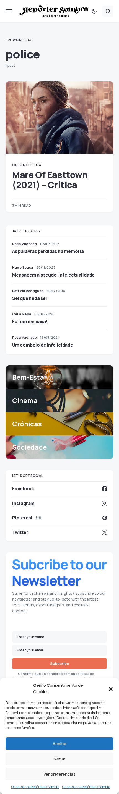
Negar (59, 759)
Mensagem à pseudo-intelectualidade (53, 275)
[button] (110, 688)
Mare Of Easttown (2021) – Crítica (50, 180)
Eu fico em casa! (30, 321)
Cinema (18, 165)
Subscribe (59, 663)
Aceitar (60, 743)
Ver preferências (59, 774)
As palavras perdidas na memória (48, 251)
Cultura (33, 165)
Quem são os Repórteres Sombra (35, 787)
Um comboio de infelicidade (42, 345)
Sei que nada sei (29, 298)
